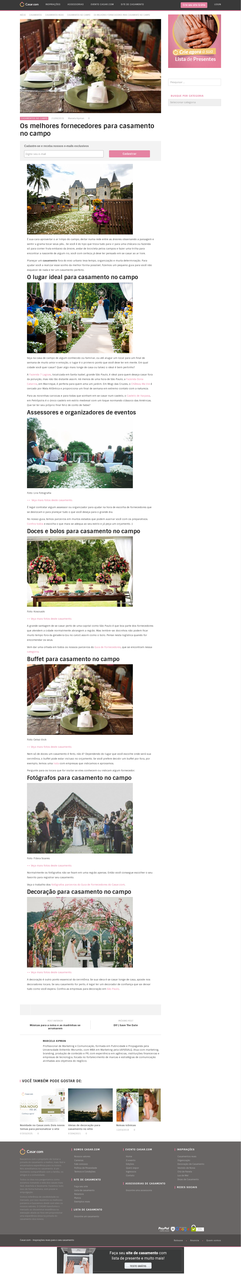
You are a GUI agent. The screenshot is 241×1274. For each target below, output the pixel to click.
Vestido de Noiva (186, 1168)
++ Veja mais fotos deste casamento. (50, 500)
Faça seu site (81, 1186)
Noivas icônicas (126, 1125)
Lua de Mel (182, 1175)
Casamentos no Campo (78, 15)
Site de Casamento (132, 4)
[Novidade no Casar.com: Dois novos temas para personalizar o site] (42, 1105)
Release (178, 1240)
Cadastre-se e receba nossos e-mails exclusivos (56, 145)
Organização (183, 1160)
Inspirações (53, 4)
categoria (33, 651)
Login (217, 4)
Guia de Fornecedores (108, 647)
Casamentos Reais (54, 15)
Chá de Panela (184, 1171)
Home (129, 1156)
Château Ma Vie (140, 383)
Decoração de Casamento (190, 1164)
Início (23, 15)
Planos (77, 1198)
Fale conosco (81, 1164)
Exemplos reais (82, 1201)
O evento (130, 1160)
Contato (130, 1175)
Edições (130, 1164)
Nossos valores (82, 1156)
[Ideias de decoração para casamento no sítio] (90, 1105)
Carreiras (78, 1160)
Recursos (79, 1194)
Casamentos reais (186, 1156)
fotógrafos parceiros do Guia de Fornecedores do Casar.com (88, 884)
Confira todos (35, 523)
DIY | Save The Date (126, 1023)
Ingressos (131, 1171)
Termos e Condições (84, 1171)
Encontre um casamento (86, 1216)
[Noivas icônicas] (138, 1105)
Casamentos (35, 15)
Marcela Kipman (76, 118)
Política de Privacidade (85, 1168)
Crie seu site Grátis (194, 5)
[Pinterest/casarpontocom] (177, 1194)
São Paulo (112, 988)
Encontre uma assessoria (139, 1190)
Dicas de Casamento (188, 1179)
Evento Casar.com (102, 4)
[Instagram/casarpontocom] (175, 1194)
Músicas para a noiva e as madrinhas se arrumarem (55, 1025)
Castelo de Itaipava (138, 395)
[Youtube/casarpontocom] (179, 1194)
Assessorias (76, 4)
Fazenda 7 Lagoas (40, 374)
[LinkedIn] (43, 1066)
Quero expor (132, 1168)
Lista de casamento (84, 1190)
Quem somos (213, 1240)
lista (56, 763)
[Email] (50, 1066)
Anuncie (194, 1240)
